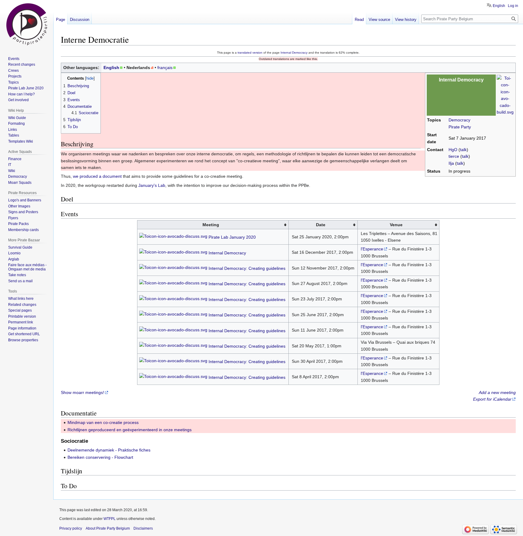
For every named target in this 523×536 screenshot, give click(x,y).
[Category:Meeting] (173, 237)
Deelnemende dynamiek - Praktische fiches (108, 450)
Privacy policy (70, 528)
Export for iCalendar (492, 399)
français (165, 67)
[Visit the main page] (26, 24)
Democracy (459, 119)
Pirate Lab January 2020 (232, 237)
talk (463, 149)
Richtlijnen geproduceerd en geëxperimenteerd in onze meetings (129, 429)
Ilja (451, 163)
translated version (250, 52)
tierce (454, 156)
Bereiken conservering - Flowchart (100, 457)
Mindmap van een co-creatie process (103, 422)
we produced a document (97, 176)
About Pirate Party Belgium (108, 528)
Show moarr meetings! (82, 392)
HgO (453, 149)
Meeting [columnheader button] (210, 224)
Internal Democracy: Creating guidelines (247, 268)
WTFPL (110, 519)
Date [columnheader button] (320, 224)
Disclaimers (143, 528)
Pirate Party (460, 126)
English (111, 67)
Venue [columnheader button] (396, 224)
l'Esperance (372, 248)
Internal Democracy (294, 52)
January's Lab (151, 185)
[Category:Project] (505, 94)
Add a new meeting (497, 392)
